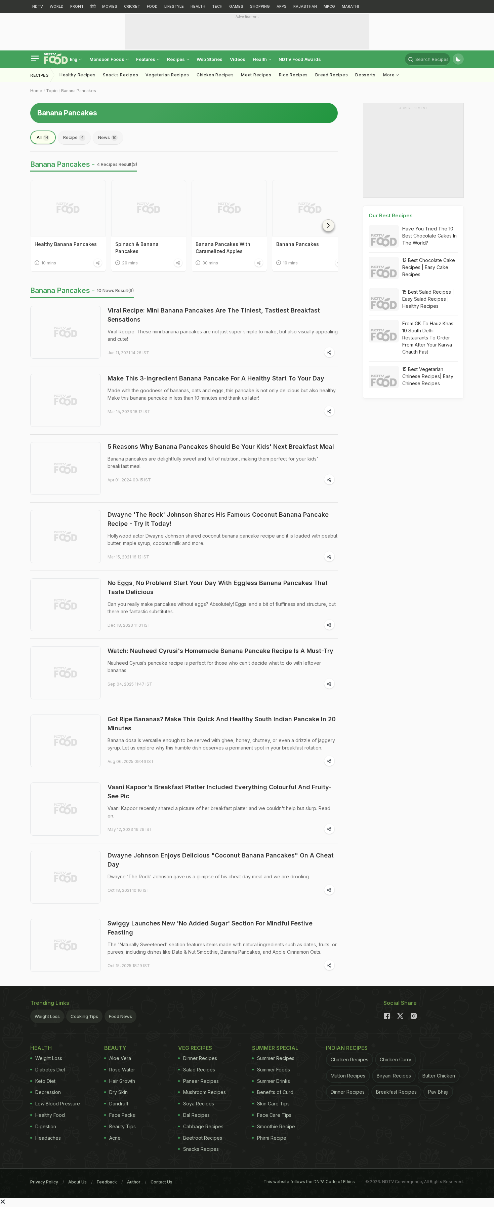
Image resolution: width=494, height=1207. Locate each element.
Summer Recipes (275, 1058)
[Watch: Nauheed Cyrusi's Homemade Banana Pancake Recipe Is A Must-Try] (65, 672)
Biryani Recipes (394, 1075)
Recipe (73, 137)
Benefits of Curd (275, 1092)
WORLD (57, 6)
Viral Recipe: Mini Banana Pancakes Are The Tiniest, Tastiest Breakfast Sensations (214, 315)
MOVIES (109, 6)
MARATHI (350, 6)
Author (133, 1181)
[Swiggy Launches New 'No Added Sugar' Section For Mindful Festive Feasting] (65, 945)
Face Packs (122, 1115)
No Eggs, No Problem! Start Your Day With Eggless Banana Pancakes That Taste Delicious (218, 587)
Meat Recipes (256, 74)
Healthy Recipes (77, 74)
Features (146, 59)
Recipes (176, 59)
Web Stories (209, 59)
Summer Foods (273, 1069)
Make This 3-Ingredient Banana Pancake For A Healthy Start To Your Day (216, 378)
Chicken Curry (395, 1059)
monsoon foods (107, 59)
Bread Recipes (331, 74)
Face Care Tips (274, 1115)
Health (260, 59)
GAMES (236, 6)
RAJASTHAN (305, 6)
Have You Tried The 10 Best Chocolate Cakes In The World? (429, 236)
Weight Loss (47, 1016)
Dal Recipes (196, 1115)
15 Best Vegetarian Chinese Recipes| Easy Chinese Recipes (427, 376)
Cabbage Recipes (203, 1126)
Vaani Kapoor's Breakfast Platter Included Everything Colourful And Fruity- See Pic (219, 791)
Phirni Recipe (271, 1138)
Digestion (45, 1126)
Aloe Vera (120, 1058)
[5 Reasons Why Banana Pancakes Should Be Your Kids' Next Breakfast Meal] (65, 468)
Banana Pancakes (78, 90)
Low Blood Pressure (57, 1103)
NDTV (37, 6)
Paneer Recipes (201, 1081)
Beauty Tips (122, 1126)
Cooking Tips (84, 1016)
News (107, 137)
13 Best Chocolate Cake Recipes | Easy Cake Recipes (428, 267)
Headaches (48, 1138)
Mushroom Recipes (204, 1092)
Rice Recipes (293, 74)
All (42, 137)
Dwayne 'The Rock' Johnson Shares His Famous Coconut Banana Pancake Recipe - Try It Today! (218, 519)
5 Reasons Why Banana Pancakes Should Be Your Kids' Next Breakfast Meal (221, 446)
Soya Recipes (198, 1103)
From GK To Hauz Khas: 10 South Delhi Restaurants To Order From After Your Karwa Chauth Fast (428, 338)
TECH (217, 6)
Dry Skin (118, 1092)
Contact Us (161, 1181)
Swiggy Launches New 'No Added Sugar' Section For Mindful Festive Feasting (210, 928)
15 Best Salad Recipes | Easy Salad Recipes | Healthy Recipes (428, 299)
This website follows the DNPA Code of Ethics (309, 1181)
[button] (328, 225)
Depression (48, 1092)
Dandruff (118, 1103)
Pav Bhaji (438, 1092)
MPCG (329, 6)
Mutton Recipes (348, 1075)
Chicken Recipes (215, 74)
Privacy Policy (44, 1181)
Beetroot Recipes (202, 1138)
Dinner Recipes (200, 1058)
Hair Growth (122, 1081)
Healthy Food (50, 1115)
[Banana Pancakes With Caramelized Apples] (229, 208)
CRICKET (132, 6)
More (389, 74)
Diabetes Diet (50, 1069)
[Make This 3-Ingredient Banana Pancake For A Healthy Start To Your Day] (65, 400)
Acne (115, 1138)
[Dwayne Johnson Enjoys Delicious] (65, 877)
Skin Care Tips (273, 1103)
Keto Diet (45, 1081)
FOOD (152, 6)
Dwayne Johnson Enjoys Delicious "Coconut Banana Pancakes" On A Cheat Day (221, 860)
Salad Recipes (199, 1069)
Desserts (365, 74)
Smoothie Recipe (276, 1126)
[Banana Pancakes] (309, 208)
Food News (120, 1016)
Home (36, 90)
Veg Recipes (195, 1048)
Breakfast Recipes (396, 1092)
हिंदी (92, 6)
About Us (77, 1181)
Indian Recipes (347, 1048)
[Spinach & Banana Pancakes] (149, 208)
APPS (282, 6)
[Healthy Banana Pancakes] (68, 208)
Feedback (107, 1181)
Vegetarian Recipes (167, 74)
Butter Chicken (438, 1075)
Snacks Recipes (120, 74)
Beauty (115, 1048)
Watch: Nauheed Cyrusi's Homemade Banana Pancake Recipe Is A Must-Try (220, 650)
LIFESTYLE (174, 6)
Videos (237, 59)
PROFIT (77, 6)
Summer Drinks (273, 1081)
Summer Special (275, 1048)
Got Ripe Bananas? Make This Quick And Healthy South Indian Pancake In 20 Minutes (222, 724)
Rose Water (122, 1069)
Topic (51, 90)
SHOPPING (260, 6)
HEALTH (198, 6)
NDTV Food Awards (300, 59)
